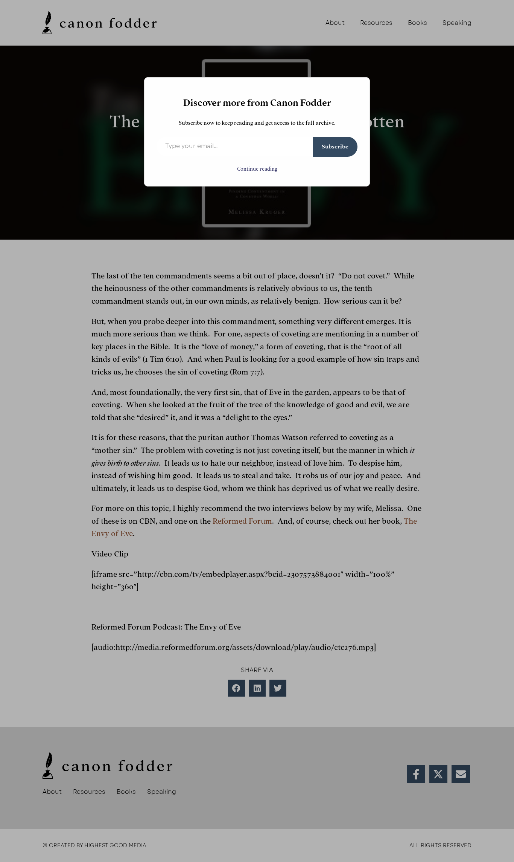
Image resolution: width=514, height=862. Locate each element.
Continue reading (257, 169)
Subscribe (335, 147)
